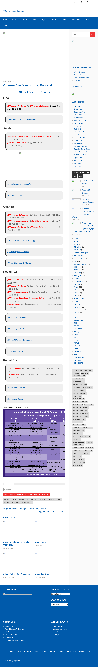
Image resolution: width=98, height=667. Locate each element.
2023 (76, 238)
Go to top (7, 489)
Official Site (26, 92)
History (87, 20)
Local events (78, 281)
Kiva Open (78, 160)
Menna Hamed (88, 404)
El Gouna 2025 (79, 115)
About (4, 26)
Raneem (77, 304)
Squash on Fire (79, 112)
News (14, 20)
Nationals (77, 106)
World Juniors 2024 (81, 152)
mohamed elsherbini (80, 410)
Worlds (76, 313)
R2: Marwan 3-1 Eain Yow (17, 318)
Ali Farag (76, 370)
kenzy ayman (77, 396)
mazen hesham (40, 499)
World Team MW (80, 132)
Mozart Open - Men (81, 75)
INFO (74, 176)
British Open (78, 256)
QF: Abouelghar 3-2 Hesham (18, 252)
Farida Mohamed (78, 382)
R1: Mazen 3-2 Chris (15, 399)
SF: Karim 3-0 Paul (14, 195)
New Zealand (78, 123)
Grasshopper (78, 109)
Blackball (77, 250)
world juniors (78, 453)
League (76, 278)
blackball (84, 373)
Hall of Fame (75, 20)
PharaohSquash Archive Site (15, 640)
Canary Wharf (79, 258)
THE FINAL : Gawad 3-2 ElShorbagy (21, 119)
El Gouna (77, 273)
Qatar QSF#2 (41, 542)
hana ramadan (88, 387)
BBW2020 (77, 247)
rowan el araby (78, 448)
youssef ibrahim (78, 459)
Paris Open (78, 143)
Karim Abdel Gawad (10, 499)
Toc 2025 (77, 126)
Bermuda (77, 166)
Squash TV (9, 638)
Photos (53, 20)
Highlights (21, 494)
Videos (63, 20)
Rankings (77, 360)
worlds (87, 453)
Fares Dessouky (78, 379)
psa (88, 436)
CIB (5, 494)
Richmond (77, 163)
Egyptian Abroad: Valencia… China (51, 512)
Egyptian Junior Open (82, 149)
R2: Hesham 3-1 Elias (15, 351)
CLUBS (76, 326)
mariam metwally (79, 399)
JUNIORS (77, 340)
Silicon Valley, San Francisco (16, 574)
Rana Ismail (76, 439)
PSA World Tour (11, 635)
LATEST (75, 172)
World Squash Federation (14, 629)
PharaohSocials (79, 346)
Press (34, 20)
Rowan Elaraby (78, 445)
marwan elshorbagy (26, 499)
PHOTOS (77, 349)
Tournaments (44, 494)
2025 (76, 244)
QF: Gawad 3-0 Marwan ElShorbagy (21, 241)
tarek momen (87, 450)
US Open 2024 (79, 138)
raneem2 (77, 307)
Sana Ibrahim (77, 450)
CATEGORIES (84, 172)
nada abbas (76, 428)
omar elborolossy (79, 436)
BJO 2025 (77, 129)
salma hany (89, 448)
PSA (35, 494)
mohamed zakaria (79, 419)
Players (43, 20)
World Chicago (79, 72)
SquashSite (9, 626)
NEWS (76, 343)
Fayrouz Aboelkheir (80, 384)
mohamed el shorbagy (80, 416)
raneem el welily (79, 442)
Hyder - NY (78, 158)
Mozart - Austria (80, 155)
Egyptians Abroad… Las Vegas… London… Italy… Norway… (26, 509)
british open (77, 376)
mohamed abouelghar (54, 499)
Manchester (78, 118)
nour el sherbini (78, 430)
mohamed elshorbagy (11, 502)
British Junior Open (81, 253)
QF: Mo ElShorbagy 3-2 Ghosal (19, 263)
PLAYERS (77, 352)
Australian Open (42, 574)
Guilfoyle (77, 80)
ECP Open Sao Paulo (81, 78)
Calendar (23, 20)
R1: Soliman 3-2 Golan (16, 388)
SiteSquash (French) (12, 632)
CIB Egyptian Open (81, 146)
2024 (76, 241)
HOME (76, 334)
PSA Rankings (79, 357)
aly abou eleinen (86, 370)
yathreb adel (77, 456)
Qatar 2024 (78, 140)
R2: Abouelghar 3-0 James (17, 329)
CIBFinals (77, 270)
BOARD (77, 317)
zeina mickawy (78, 465)
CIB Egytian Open (80, 264)
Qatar (76, 301)
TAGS (80, 176)
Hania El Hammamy (79, 390)
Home (4, 20)
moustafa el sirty (79, 425)
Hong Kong (78, 135)
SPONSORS (78, 363)
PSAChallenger (79, 298)
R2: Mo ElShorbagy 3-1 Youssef (19, 340)
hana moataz (77, 387)
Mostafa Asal (77, 422)
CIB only (12, 494)
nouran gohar (87, 428)
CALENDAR (78, 320)
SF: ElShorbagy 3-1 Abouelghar (19, 184)
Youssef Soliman (27, 502)
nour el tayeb (77, 433)
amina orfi (76, 373)
